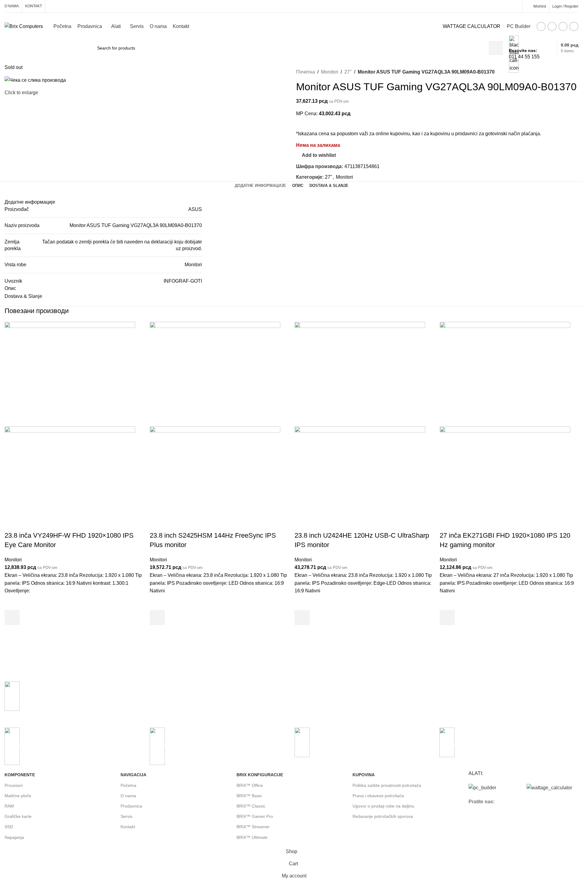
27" (348, 71)
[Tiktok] (525, 819)
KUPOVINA (364, 774)
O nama (128, 795)
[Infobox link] (291, 28)
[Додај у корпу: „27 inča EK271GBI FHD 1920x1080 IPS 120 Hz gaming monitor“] (447, 617)
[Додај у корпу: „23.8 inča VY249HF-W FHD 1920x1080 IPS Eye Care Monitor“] (12, 617)
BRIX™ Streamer (253, 826)
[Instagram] (492, 819)
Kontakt (128, 826)
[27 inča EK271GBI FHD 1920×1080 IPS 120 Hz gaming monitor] (505, 373)
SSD (9, 826)
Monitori (329, 71)
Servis (126, 816)
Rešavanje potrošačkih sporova (383, 816)
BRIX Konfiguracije (260, 774)
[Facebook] (476, 819)
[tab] (260, 185)
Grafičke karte (18, 816)
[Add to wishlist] (12, 602)
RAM (9, 806)
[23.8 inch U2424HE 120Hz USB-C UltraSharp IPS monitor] (360, 373)
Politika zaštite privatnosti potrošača (387, 785)
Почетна (305, 71)
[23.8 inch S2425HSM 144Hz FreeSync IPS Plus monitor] (215, 373)
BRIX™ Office (250, 785)
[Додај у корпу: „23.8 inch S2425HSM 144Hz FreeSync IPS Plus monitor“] (157, 617)
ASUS (195, 209)
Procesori (14, 785)
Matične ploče (18, 795)
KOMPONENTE (20, 774)
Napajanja (14, 837)
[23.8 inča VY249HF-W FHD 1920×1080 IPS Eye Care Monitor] (70, 373)
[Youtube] (509, 819)
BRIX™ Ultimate (252, 837)
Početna (128, 785)
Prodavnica (131, 806)
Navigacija (133, 774)
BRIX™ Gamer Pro (255, 816)
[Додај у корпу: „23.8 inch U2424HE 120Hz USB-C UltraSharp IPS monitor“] (302, 617)
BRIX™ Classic (251, 806)
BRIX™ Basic (249, 795)
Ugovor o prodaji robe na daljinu (383, 806)
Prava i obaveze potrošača (378, 795)
